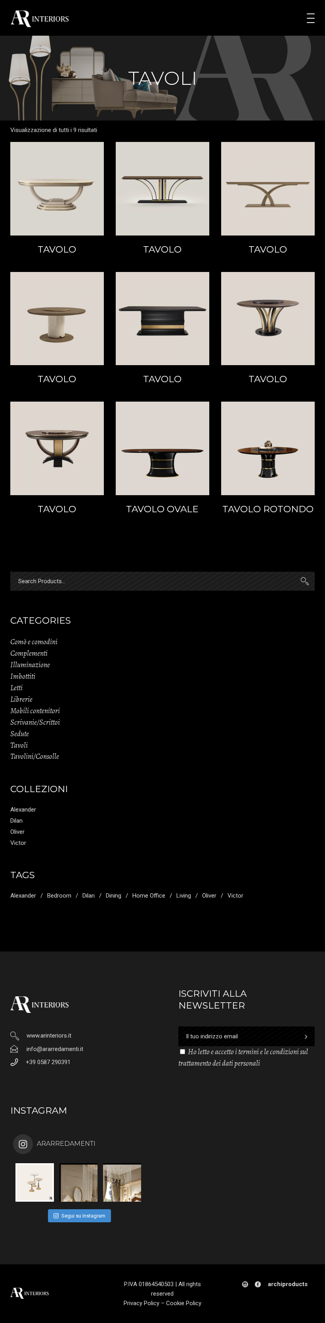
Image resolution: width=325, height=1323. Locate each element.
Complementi (29, 653)
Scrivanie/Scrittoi (35, 722)
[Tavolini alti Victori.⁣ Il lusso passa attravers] (34, 1182)
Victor (18, 842)
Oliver (17, 831)
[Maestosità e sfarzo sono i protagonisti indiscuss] (78, 1182)
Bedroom (59, 895)
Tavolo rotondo (268, 509)
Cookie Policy (183, 1303)
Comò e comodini (33, 642)
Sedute (19, 734)
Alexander (23, 809)
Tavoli (19, 745)
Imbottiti (22, 676)
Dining (113, 895)
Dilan (16, 820)
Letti (16, 688)
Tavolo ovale (162, 509)
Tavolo (57, 249)
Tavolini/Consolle (34, 756)
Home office (148, 895)
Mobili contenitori (35, 711)
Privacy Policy (141, 1303)
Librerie (21, 699)
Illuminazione (30, 665)
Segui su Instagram (83, 1216)
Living (183, 895)
